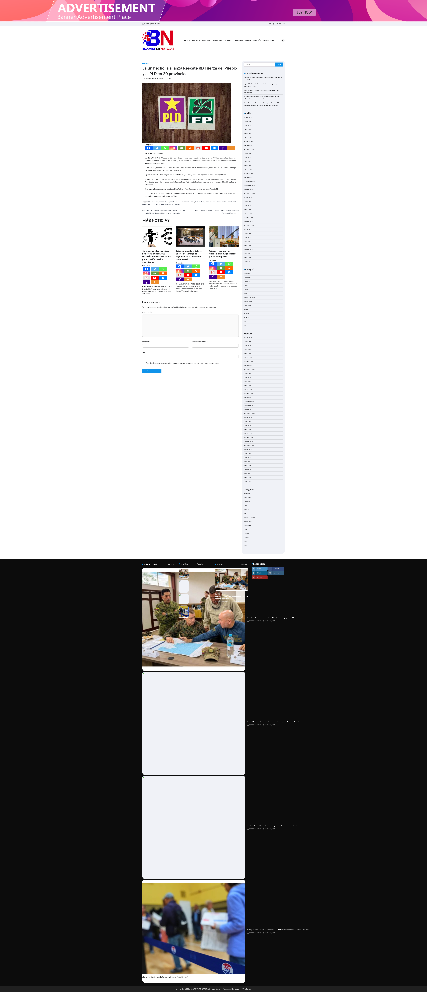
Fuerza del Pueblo (187, 202)
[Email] (181, 148)
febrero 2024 (248, 217)
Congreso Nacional (172, 202)
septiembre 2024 (249, 193)
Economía (218, 40)
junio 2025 (247, 157)
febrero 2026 (248, 141)
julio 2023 (247, 233)
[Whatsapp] (165, 148)
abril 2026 (247, 133)
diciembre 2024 (249, 181)
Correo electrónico (199, 341)
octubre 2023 (248, 221)
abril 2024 (247, 209)
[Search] (283, 40)
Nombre (146, 341)
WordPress (246, 989)
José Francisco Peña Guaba (215, 202)
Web (144, 352)
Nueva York (268, 40)
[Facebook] (149, 148)
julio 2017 (247, 261)
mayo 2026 (247, 129)
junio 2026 (247, 125)
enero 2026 (248, 145)
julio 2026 (247, 121)
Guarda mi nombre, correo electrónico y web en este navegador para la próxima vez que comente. (182, 363)
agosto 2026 (248, 117)
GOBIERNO (199, 202)
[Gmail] (198, 148)
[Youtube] (206, 148)
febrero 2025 (248, 173)
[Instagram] (173, 148)
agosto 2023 (248, 229)
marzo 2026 (248, 137)
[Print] (190, 148)
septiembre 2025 (249, 149)
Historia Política (249, 298)
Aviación (257, 40)
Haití (245, 294)
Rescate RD (169, 204)
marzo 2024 (248, 213)
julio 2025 (247, 153)
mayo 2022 (247, 253)
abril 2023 (247, 245)
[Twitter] (157, 148)
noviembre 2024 (249, 185)
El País (187, 40)
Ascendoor (227, 989)
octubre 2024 (248, 189)
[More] (231, 148)
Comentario (147, 312)
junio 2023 (247, 237)
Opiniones (238, 40)
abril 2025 (247, 165)
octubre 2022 (248, 249)
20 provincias (153, 202)
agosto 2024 (248, 197)
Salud (248, 40)
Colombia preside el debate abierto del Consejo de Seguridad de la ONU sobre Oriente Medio (189, 255)
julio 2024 (247, 201)
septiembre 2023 (249, 225)
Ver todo (171, 564)
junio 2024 (247, 205)
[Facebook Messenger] (214, 148)
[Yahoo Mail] (223, 148)
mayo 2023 (247, 241)
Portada (145, 64)
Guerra (228, 40)
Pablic (246, 310)
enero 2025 (248, 177)
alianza (162, 202)
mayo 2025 (247, 161)
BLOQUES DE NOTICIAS (200, 989)
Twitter (177, 204)
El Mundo (206, 40)
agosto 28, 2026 (270, 621)
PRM (163, 204)
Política (196, 40)
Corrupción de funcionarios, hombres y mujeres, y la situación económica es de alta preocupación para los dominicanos (156, 256)
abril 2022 (247, 257)
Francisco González (150, 78)
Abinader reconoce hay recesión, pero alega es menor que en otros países (223, 254)
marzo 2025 (248, 169)
